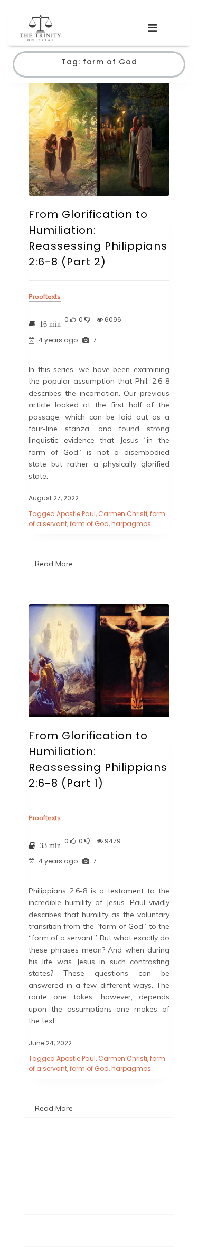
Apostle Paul (76, 513)
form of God (89, 523)
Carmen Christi (122, 513)
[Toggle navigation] (152, 28)
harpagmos (131, 523)
